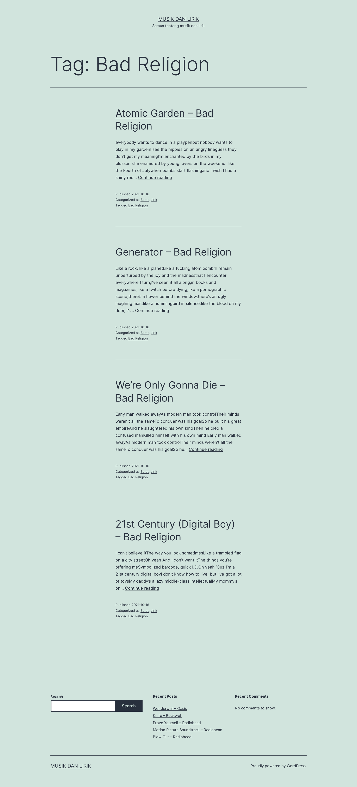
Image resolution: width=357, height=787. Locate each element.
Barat (144, 200)
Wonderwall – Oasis (170, 708)
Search (56, 697)
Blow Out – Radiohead (172, 737)
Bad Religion (138, 205)
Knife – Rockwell (167, 715)
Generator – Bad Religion (173, 252)
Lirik (154, 200)
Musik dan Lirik (178, 19)
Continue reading (155, 177)
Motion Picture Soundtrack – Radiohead (187, 730)
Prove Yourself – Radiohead (177, 723)
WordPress (296, 766)
